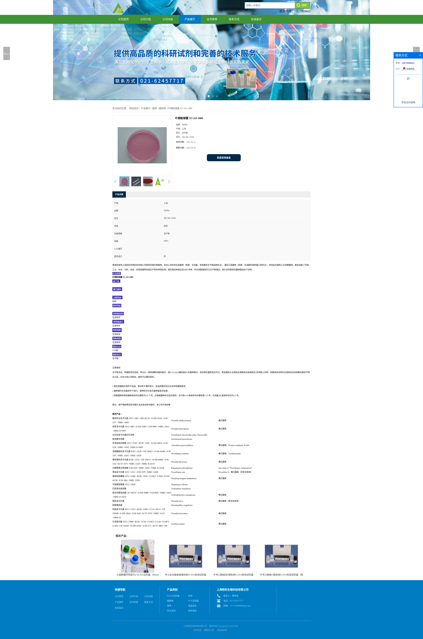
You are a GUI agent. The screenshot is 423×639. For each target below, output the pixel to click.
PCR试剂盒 (193, 600)
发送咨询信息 (224, 157)
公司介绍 (145, 19)
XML (236, 626)
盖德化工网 (209, 630)
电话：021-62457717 (233, 600)
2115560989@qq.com (240, 605)
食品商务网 (222, 630)
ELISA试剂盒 (173, 596)
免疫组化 (192, 605)
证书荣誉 (212, 19)
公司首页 (123, 19)
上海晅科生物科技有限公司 (195, 626)
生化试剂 (171, 610)
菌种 (154, 108)
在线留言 (256, 19)
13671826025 (302, 11)
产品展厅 (190, 19)
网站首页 (133, 108)
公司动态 (167, 19)
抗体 (190, 596)
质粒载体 (192, 610)
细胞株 (170, 600)
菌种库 (162, 108)
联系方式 (234, 19)
